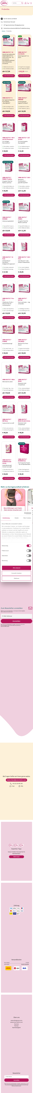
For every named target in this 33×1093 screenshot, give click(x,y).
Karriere (16, 1024)
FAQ (22, 786)
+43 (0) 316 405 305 (17, 783)
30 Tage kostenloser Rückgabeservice (14, 25)
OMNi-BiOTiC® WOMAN (6, 218)
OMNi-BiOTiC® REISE (22, 380)
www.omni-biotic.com (16, 1022)
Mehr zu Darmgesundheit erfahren (15, 487)
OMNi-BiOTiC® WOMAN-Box (22, 460)
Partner (16, 1026)
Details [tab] (17, 518)
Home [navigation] (3, 31)
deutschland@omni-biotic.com (16, 780)
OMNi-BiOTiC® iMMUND (22, 99)
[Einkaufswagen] (28, 3)
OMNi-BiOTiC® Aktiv (8, 380)
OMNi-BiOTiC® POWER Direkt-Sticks (7, 461)
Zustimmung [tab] (6, 518)
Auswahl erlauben (16, 573)
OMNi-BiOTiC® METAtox (6, 420)
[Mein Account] (26, 3)
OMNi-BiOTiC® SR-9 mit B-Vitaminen (8, 138)
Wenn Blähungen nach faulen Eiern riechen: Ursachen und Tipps (13, 510)
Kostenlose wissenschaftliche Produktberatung (17, 28)
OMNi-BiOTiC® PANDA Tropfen (7, 178)
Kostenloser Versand (9, 22)
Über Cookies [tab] (27, 518)
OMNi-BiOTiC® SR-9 (24, 178)
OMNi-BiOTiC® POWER (6, 340)
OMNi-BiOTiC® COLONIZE (22, 340)
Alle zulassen (16, 568)
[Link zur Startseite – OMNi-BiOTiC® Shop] (4, 3)
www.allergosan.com (16, 1020)
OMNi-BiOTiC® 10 (7, 52)
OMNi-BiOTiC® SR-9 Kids (24, 258)
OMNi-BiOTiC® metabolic (22, 53)
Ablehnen (16, 578)
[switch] (29, 550)
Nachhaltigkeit (16, 1027)
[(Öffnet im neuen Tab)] (24, 513)
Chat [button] (13, 786)
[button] (31, 3)
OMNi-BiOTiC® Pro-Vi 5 (8, 299)
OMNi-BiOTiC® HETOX (22, 299)
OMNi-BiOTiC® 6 (7, 98)
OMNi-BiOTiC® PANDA (22, 218)
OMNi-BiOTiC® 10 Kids (7, 258)
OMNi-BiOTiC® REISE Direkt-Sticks (24, 420)
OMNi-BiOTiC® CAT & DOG (24, 138)
